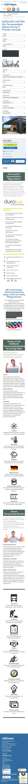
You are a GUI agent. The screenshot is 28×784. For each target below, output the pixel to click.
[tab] (14, 168)
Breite (4, 39)
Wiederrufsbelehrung (6, 759)
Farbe (4, 49)
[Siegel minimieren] (26, 773)
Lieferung (5, 100)
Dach (4, 59)
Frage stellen (20, 161)
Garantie (16, 270)
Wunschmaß (6, 90)
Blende (4, 69)
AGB (3, 763)
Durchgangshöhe (7, 44)
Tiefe (4, 34)
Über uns (4, 754)
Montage (5, 111)
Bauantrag (5, 95)
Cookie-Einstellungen (6, 765)
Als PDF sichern (7, 153)
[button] (9, 135)
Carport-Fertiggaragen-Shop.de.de (8, 741)
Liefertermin (6, 106)
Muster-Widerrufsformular (7, 760)
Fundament (5, 75)
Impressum (4, 757)
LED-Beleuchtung (7, 85)
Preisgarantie (4, 753)
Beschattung (6, 80)
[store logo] (10, 5)
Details (5, 168)
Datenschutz (4, 761)
